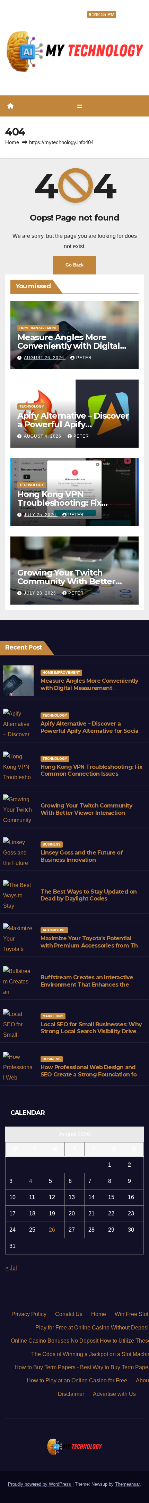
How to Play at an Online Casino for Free (77, 1380)
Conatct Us (68, 1314)
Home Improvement (38, 328)
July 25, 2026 (41, 514)
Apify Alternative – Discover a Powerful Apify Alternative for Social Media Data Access (90, 730)
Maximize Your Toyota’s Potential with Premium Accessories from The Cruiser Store (91, 945)
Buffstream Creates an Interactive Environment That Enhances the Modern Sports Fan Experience (87, 984)
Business (52, 844)
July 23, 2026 (41, 593)
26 (52, 1230)
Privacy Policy (28, 1314)
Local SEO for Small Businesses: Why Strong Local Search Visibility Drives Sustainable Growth (91, 1031)
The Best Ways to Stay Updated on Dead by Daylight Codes (89, 895)
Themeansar (127, 1484)
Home (12, 142)
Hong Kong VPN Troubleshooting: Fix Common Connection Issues (74, 502)
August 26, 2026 (44, 357)
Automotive (54, 930)
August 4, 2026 (43, 436)
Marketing (53, 1016)
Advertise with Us (114, 1394)
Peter (84, 357)
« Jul (11, 1268)
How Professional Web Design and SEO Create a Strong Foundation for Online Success (90, 1074)
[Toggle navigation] (79, 106)
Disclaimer (71, 1394)
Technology (31, 406)
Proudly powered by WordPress (40, 1484)
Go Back (74, 265)
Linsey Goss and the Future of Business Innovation (82, 856)
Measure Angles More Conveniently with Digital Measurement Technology (71, 346)
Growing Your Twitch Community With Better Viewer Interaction (66, 581)
